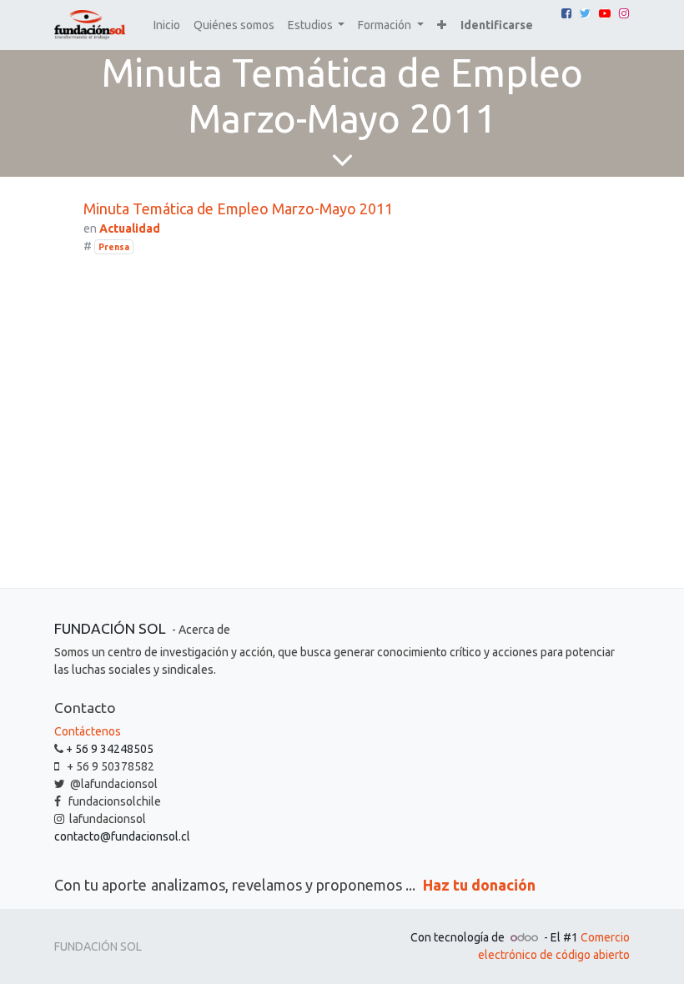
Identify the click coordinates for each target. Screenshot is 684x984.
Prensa (113, 247)
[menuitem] (167, 25)
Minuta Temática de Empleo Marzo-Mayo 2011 (238, 208)
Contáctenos (87, 731)
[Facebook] (566, 13)
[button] (441, 25)
